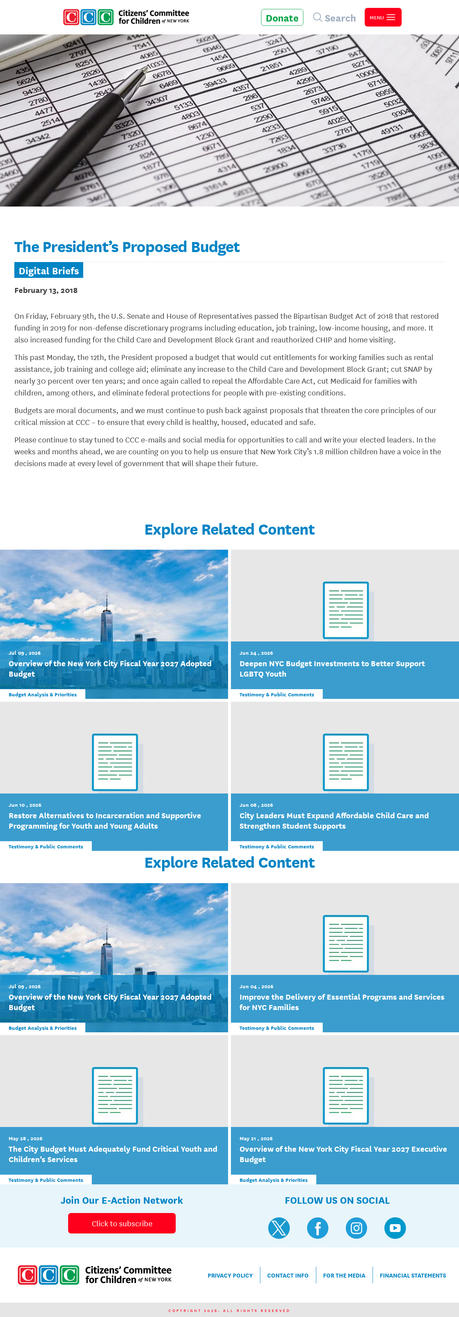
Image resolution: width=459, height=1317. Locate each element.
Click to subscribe (122, 1223)
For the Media (344, 1274)
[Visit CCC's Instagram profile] (356, 1228)
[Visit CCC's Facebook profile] (317, 1228)
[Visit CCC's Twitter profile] (279, 1228)
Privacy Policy (230, 1274)
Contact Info (288, 1274)
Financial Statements (413, 1274)
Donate (282, 17)
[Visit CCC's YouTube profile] (395, 1228)
